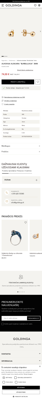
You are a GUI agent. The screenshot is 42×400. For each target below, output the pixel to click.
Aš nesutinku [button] (21, 392)
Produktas (5, 171)
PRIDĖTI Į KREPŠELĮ (18, 82)
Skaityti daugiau (28, 374)
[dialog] (21, 382)
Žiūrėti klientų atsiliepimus (25, 70)
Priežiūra (5, 151)
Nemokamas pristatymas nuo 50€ (21, 1)
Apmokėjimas (12, 171)
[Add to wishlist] (37, 82)
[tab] (21, 146)
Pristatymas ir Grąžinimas (24, 171)
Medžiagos (6, 146)
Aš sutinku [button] (21, 387)
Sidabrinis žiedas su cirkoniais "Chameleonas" (12, 254)
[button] (21, 396)
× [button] (40, 366)
